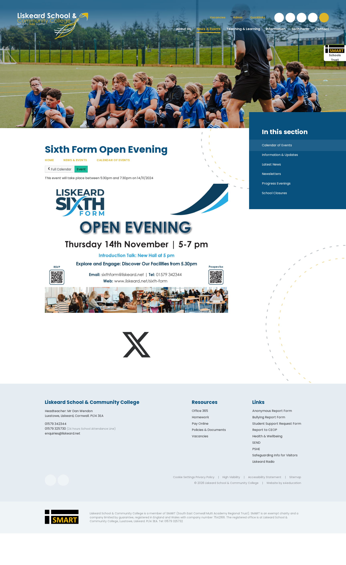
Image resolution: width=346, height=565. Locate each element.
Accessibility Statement (264, 477)
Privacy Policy (205, 477)
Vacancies (200, 436)
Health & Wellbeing (267, 436)
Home (49, 160)
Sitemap (295, 477)
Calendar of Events (113, 160)
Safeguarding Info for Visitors (275, 455)
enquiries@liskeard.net (62, 433)
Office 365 (200, 410)
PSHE (256, 449)
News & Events (75, 160)
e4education (292, 483)
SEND (256, 442)
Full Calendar (61, 169)
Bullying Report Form (268, 417)
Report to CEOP (264, 430)
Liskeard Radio (263, 461)
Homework (200, 417)
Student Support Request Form (276, 423)
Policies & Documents (209, 430)
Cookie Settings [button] (184, 477)
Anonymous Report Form (272, 410)
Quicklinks (257, 17)
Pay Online (200, 423)
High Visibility (231, 477)
